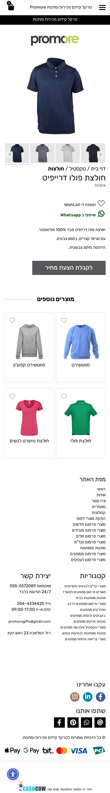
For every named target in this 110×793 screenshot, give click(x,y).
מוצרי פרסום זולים (91, 536)
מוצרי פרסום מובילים (89, 530)
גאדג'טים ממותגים (93, 610)
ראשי (101, 489)
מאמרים (99, 506)
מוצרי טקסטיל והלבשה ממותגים (83, 627)
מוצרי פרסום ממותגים (88, 553)
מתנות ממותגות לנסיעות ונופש (84, 633)
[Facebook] (100, 697)
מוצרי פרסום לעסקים (88, 559)
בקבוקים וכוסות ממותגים (88, 615)
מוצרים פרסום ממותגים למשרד (84, 592)
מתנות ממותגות (93, 547)
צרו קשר (99, 500)
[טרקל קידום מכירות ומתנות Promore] (55, 40)
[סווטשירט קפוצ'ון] (29, 337)
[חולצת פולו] (80, 413)
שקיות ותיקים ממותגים (90, 621)
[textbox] (55, 19)
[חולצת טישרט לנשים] (29, 413)
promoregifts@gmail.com (30, 621)
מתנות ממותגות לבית (91, 598)
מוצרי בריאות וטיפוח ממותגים (85, 639)
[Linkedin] (87, 697)
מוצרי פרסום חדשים (89, 524)
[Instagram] (74, 697)
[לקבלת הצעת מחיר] (69, 267)
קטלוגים (99, 512)
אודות (101, 494)
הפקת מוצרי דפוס (91, 518)
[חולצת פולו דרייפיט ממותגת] (17, 154)
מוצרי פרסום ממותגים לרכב (86, 604)
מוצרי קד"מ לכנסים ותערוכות (85, 586)
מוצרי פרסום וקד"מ (90, 542)
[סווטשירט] (80, 337)
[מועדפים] (64, 320)
